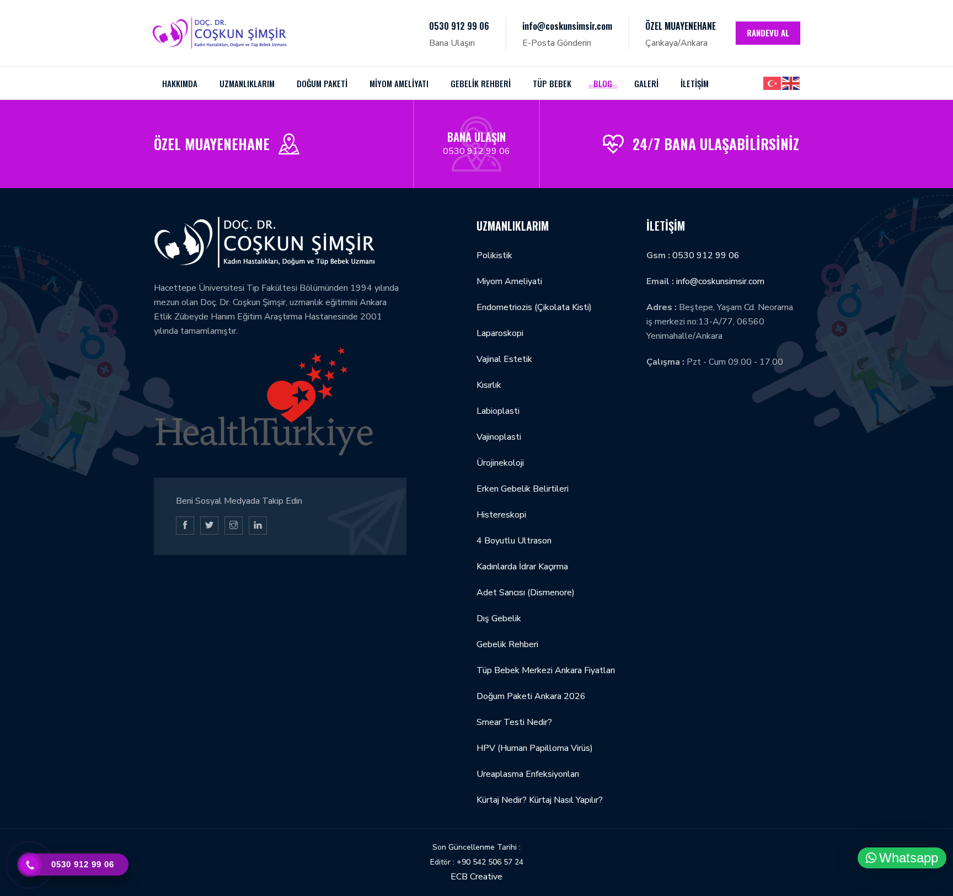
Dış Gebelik (498, 618)
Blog (602, 83)
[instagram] (233, 525)
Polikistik (494, 255)
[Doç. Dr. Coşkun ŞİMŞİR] (219, 33)
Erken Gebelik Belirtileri (522, 489)
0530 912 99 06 (459, 26)
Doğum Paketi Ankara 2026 (531, 696)
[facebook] (185, 525)
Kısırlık (488, 385)
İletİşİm (695, 83)
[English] (791, 83)
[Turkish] (772, 83)
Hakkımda (179, 83)
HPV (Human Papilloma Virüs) (534, 748)
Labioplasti (498, 411)
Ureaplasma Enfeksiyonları (527, 774)
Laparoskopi (499, 333)
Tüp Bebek (552, 83)
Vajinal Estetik (504, 359)
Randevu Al (768, 32)
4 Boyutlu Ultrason (514, 541)
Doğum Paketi (322, 83)
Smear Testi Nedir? (514, 722)
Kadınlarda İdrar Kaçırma (522, 567)
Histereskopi (501, 515)
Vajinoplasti (498, 437)
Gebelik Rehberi (481, 83)
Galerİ (646, 83)
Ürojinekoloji (500, 463)
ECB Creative (476, 877)
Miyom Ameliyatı (399, 83)
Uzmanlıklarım (247, 83)
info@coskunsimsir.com (567, 26)
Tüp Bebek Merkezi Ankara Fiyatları (545, 670)
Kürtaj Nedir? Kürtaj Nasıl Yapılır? (539, 800)
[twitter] (209, 525)
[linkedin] (258, 525)
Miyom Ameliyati (509, 281)
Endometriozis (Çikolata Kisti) (534, 307)
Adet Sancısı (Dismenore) (525, 592)
